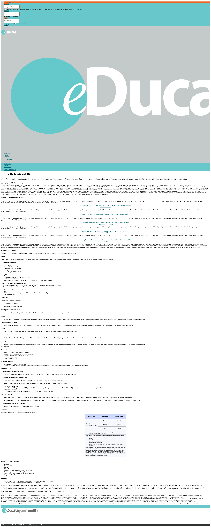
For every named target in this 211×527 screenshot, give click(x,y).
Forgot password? (9, 24)
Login (6, 18)
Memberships (7, 156)
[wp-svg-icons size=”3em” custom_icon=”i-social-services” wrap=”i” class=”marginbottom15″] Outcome (105, 240)
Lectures (6, 155)
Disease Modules (9, 2)
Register (6, 4)
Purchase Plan (7, 153)
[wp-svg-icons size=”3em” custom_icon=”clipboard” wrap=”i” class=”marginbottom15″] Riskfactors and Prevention (105, 232)
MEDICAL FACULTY (10, 159)
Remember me (21, 24)
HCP (5, 158)
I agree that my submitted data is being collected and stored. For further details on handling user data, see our (44, 9)
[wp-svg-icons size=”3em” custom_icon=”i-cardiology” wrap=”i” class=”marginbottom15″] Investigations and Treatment (105, 223)
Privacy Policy (77, 9)
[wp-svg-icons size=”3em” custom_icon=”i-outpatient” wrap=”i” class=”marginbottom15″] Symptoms (105, 214)
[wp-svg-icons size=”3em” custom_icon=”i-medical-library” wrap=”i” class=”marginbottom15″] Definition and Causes (105, 206)
